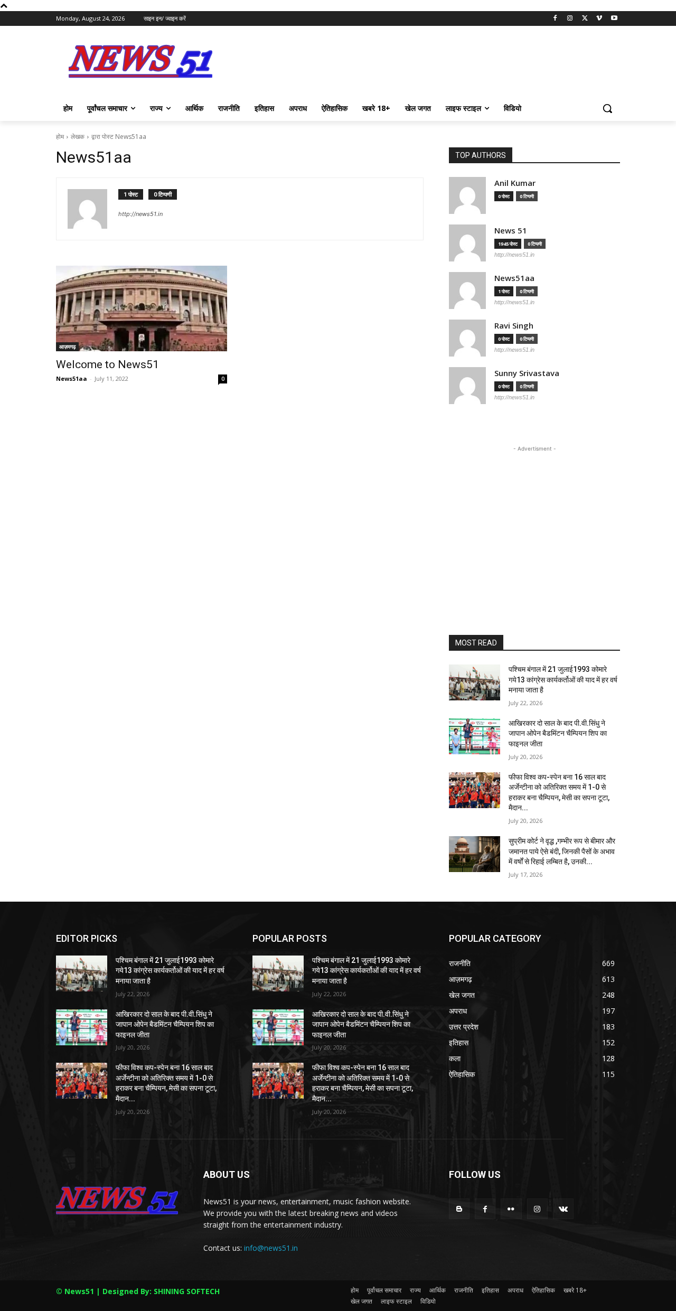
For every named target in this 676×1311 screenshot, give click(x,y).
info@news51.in (271, 1248)
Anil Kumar (515, 183)
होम (60, 136)
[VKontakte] (563, 1208)
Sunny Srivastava (526, 373)
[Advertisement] (417, 64)
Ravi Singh (513, 326)
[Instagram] (570, 19)
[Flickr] (511, 1208)
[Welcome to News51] (141, 308)
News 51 (510, 231)
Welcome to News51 (107, 364)
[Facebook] (555, 19)
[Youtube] (614, 19)
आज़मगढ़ (67, 346)
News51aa (71, 378)
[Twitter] (585, 19)
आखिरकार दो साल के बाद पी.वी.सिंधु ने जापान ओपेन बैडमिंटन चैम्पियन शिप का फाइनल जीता (558, 733)
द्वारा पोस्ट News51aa (118, 136)
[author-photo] (93, 209)
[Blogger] (459, 1208)
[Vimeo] (599, 19)
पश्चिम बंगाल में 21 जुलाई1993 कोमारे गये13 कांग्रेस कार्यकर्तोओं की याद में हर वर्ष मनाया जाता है (563, 679)
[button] (607, 108)
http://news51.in (140, 214)
